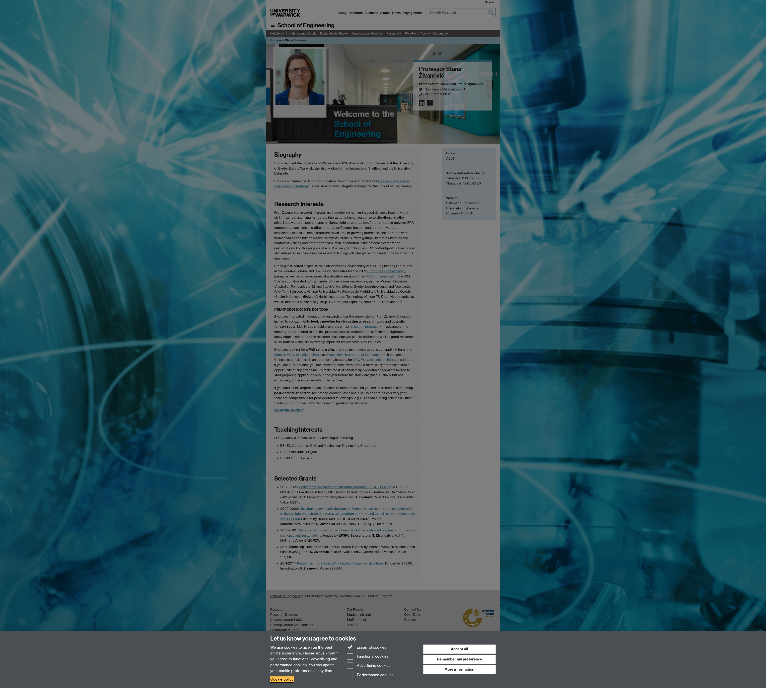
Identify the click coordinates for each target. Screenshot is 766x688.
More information (459, 669)
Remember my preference (459, 659)
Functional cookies (372, 656)
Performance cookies (375, 675)
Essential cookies (370, 647)
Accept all (459, 649)
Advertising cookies (373, 665)
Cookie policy (281, 679)
